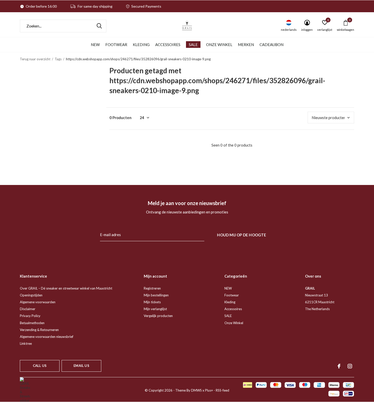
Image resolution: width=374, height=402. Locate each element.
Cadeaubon (271, 44)
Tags (58, 59)
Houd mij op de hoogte (241, 235)
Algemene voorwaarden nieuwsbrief (46, 337)
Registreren (152, 288)
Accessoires (167, 44)
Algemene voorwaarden (37, 302)
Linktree (26, 343)
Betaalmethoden (32, 323)
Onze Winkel (219, 44)
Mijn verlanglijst (155, 309)
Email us (81, 366)
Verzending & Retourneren (39, 330)
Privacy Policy (30, 316)
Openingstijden (31, 295)
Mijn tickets (152, 302)
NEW (95, 44)
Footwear (116, 44)
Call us (40, 366)
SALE (193, 44)
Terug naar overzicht (35, 59)
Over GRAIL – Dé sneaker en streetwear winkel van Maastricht (66, 288)
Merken (246, 44)
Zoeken (99, 26)
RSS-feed (222, 390)
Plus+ (209, 390)
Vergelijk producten (158, 316)
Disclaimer (27, 309)
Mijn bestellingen (156, 295)
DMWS (196, 390)
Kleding (141, 44)
